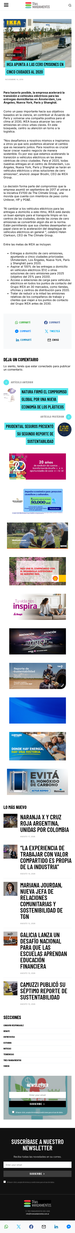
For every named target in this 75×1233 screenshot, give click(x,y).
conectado (45, 366)
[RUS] (37, 710)
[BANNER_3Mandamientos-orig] (37, 466)
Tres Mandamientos (12, 1060)
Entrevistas (9, 1036)
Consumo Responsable (13, 1025)
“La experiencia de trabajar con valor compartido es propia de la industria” (46, 857)
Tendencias (8, 1054)
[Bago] (37, 606)
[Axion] (37, 641)
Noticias (11, 55)
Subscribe (36, 1103)
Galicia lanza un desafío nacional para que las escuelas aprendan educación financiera (43, 950)
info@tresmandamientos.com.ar (37, 1213)
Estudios (7, 1042)
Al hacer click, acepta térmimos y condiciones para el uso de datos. (39, 1112)
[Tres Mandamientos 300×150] (37, 500)
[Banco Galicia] (37, 535)
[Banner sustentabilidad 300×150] (37, 570)
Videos (6, 1066)
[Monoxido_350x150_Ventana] (37, 781)
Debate (6, 1031)
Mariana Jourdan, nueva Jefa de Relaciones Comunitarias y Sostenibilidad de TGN (41, 900)
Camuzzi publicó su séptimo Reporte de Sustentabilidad (43, 991)
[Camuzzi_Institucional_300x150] (37, 745)
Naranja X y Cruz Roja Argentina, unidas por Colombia (44, 823)
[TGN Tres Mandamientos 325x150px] (37, 675)
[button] (6, 5)
